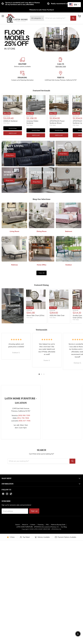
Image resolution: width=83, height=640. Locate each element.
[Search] (73, 18)
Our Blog (64, 600)
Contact (32, 598)
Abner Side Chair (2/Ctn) (35, 389)
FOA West (6, 196)
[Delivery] (22, 136)
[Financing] (22, 149)
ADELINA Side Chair (57, 389)
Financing (41, 598)
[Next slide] (77, 76)
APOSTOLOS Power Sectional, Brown (57, 195)
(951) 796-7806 (23, 491)
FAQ (47, 598)
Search (17, 598)
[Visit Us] (61, 149)
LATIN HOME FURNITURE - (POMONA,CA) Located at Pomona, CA (37, 600)
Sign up (34, 584)
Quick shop (13, 202)
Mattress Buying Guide (58, 598)
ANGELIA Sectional (10, 194)
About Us (25, 598)
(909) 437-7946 (24, 494)
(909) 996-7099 (60, 140)
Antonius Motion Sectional (32, 195)
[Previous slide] (6, 76)
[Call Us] (61, 136)
